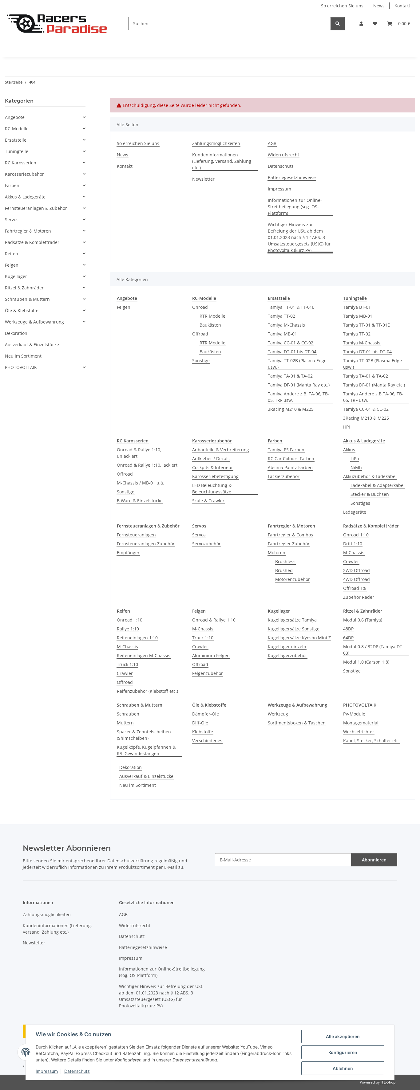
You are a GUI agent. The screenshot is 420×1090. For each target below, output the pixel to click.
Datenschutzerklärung (130, 861)
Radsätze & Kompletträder (32, 242)
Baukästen (210, 325)
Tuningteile (16, 151)
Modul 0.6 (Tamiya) (362, 620)
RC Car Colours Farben (291, 458)
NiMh (356, 467)
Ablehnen (343, 1068)
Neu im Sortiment (137, 785)
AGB (272, 143)
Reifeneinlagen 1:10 (137, 638)
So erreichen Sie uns (342, 6)
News (379, 6)
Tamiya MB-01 (282, 334)
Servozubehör (206, 544)
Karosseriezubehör (24, 174)
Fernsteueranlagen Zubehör (146, 544)
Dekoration (130, 767)
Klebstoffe (202, 732)
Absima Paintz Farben (290, 467)
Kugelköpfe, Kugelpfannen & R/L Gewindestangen (146, 750)
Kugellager (16, 276)
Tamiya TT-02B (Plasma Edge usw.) (297, 364)
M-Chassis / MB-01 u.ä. (140, 483)
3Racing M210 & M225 (291, 409)
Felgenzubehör (207, 673)
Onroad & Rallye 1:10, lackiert (147, 465)
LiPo (355, 458)
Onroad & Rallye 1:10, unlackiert (139, 453)
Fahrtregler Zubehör (289, 544)
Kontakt (402, 6)
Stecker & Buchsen (370, 494)
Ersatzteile (15, 140)
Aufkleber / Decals (211, 458)
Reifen (11, 254)
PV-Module (354, 714)
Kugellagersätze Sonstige (293, 629)
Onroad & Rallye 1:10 (214, 620)
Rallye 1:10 (128, 629)
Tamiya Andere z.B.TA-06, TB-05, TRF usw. (373, 397)
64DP (348, 638)
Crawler (351, 561)
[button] (361, 23)
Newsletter (203, 179)
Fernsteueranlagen (136, 535)
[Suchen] (338, 23)
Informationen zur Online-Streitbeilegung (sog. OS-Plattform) (295, 206)
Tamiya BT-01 (357, 307)
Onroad (200, 307)
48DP (348, 629)
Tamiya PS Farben (286, 450)
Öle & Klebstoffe (21, 310)
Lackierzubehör (283, 476)
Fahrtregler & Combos (290, 535)
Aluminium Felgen (211, 655)
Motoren (276, 552)
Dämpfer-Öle (205, 714)
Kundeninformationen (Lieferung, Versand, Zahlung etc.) (221, 161)
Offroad (200, 334)
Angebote (15, 117)
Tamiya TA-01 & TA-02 (290, 376)
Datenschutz (77, 1071)
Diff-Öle (200, 723)
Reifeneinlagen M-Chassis (143, 655)
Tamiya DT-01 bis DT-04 (292, 352)
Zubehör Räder (358, 597)
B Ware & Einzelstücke (140, 501)
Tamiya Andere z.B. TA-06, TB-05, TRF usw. (298, 397)
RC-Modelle (17, 128)
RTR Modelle (212, 316)
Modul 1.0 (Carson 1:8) (366, 662)
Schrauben (128, 714)
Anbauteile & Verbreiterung (220, 450)
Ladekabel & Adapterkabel (378, 485)
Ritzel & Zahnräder (24, 288)
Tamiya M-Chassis (286, 325)
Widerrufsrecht (283, 155)
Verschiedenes (207, 740)
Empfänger (128, 552)
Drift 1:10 (352, 544)
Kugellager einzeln (287, 646)
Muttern (125, 723)
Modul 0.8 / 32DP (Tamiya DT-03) (373, 650)
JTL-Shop (388, 1082)
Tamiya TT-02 (281, 316)
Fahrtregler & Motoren (28, 231)
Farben (12, 185)
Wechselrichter (358, 732)
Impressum (47, 1071)
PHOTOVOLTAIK (21, 367)
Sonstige (201, 360)
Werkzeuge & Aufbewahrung (34, 322)
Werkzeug (278, 714)
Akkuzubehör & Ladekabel (370, 476)
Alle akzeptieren (343, 1036)
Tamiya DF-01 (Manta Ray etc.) (299, 385)
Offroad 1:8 (355, 588)
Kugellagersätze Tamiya (292, 620)
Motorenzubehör (292, 579)
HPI (346, 427)
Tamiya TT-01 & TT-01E (291, 307)
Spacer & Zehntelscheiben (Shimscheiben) (144, 735)
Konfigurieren (342, 1052)
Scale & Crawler (208, 501)
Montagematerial (360, 723)
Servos (199, 535)
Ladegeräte (354, 512)
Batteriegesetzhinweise (292, 177)
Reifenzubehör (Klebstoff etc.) (147, 691)
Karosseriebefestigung (215, 476)
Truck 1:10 (127, 664)
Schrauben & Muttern (27, 299)
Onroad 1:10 (356, 535)
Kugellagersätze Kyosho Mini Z (299, 638)
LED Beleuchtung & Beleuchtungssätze (212, 488)
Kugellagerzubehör (287, 655)
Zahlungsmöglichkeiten (216, 143)
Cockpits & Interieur (212, 467)
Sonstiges (360, 503)
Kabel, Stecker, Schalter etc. (371, 740)
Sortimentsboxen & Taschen (297, 723)
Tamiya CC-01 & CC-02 (290, 343)
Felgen (123, 307)
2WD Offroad (356, 570)
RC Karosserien (20, 163)
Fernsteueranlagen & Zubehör (36, 208)
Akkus (349, 450)
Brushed (284, 570)
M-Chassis (353, 552)
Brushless (285, 561)
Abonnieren (374, 860)
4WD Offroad (356, 579)
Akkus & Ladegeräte (25, 197)
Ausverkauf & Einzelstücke (146, 776)
